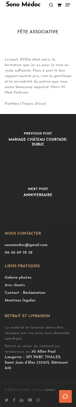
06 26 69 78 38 (19, 253)
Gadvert (50, 390)
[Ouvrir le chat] (65, 396)
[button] (67, 5)
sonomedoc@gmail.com (26, 245)
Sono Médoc (23, 5)
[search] (51, 5)
